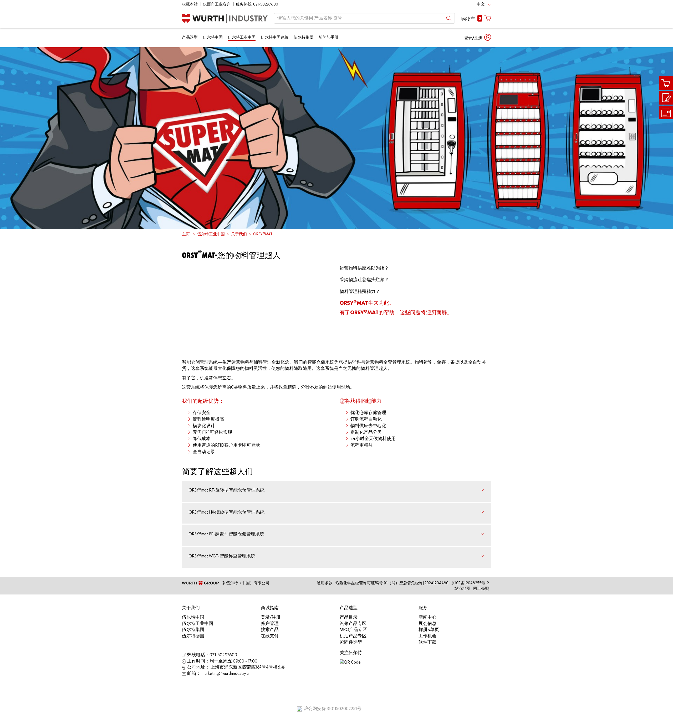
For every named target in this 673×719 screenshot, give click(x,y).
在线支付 (270, 636)
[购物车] (666, 83)
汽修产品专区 (353, 624)
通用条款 (325, 583)
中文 (481, 4)
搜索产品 (270, 630)
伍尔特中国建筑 (274, 37)
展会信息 (427, 624)
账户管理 (270, 624)
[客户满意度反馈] (666, 98)
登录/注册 (271, 617)
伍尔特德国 (193, 636)
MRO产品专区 (353, 630)
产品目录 (349, 617)
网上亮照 (481, 589)
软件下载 (427, 642)
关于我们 (239, 234)
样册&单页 (429, 630)
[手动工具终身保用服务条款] (666, 112)
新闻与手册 (328, 37)
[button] (477, 37)
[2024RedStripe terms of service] (666, 112)
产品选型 (190, 37)
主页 (186, 234)
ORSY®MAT (263, 234)
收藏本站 (190, 4)
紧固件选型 (351, 642)
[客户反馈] (666, 98)
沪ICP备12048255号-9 (470, 583)
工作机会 (427, 636)
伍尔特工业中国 (242, 37)
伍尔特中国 (213, 37)
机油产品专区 (353, 636)
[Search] (449, 18)
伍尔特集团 (303, 37)
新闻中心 (427, 617)
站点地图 (462, 589)
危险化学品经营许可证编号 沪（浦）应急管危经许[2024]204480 (391, 583)
